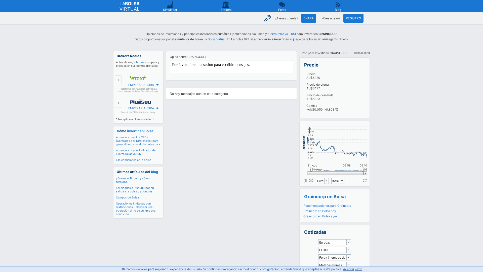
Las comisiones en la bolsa (133, 160)
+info (358, 269)
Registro (353, 18)
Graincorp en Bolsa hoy (319, 211)
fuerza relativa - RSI (282, 34)
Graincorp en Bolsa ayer (320, 216)
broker (140, 62)
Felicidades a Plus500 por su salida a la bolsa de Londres (135, 189)
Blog (338, 10)
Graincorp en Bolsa (325, 196)
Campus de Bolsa (127, 197)
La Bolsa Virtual (214, 39)
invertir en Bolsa (140, 131)
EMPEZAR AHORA (141, 85)
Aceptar (348, 269)
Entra (309, 18)
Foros (282, 10)
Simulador (170, 10)
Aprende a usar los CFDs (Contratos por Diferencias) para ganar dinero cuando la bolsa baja (138, 140)
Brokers (226, 10)
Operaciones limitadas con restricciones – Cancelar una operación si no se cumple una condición (135, 209)
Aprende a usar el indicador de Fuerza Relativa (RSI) (135, 152)
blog (154, 172)
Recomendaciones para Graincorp (327, 206)
